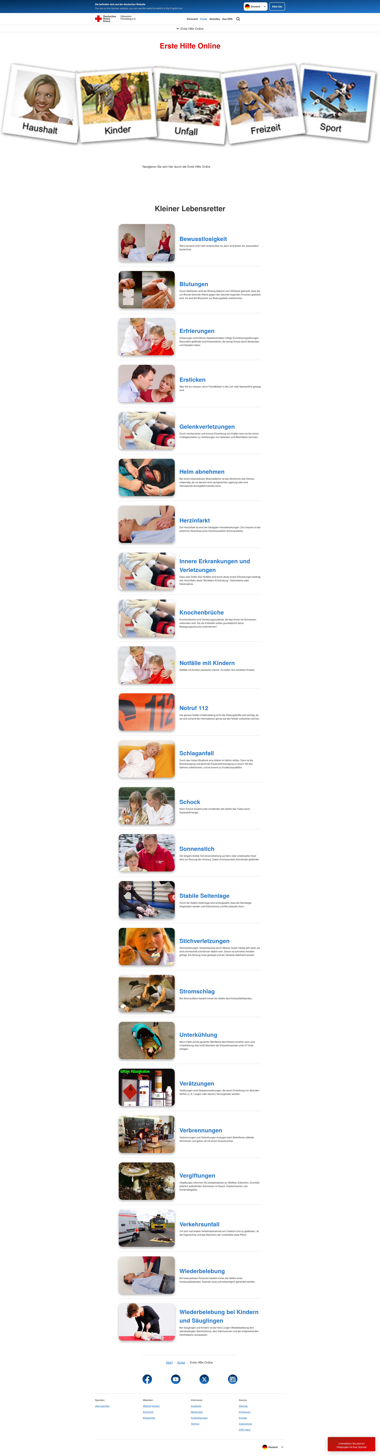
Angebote (196, 1406)
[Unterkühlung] (147, 1040)
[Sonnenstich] (147, 852)
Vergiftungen (197, 1175)
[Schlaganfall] (147, 759)
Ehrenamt (192, 19)
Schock (189, 801)
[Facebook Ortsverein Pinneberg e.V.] (147, 1379)
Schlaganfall (196, 753)
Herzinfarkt (194, 520)
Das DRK (227, 19)
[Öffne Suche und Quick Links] (238, 19)
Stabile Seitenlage (204, 895)
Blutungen (193, 284)
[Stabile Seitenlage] (147, 899)
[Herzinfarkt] (147, 524)
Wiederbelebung (202, 1271)
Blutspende (149, 1418)
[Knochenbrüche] (147, 618)
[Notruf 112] (147, 712)
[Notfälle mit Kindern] (147, 665)
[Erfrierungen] (147, 336)
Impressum (244, 1412)
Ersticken (192, 379)
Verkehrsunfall (199, 1224)
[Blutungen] (147, 289)
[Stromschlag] (147, 993)
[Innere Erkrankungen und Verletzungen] (147, 571)
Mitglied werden (151, 1406)
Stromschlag (197, 991)
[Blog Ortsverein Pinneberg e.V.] (233, 1379)
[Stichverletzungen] (147, 946)
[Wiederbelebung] (147, 1275)
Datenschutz (245, 1423)
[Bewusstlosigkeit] (147, 242)
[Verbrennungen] (147, 1134)
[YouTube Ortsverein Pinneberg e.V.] (175, 1379)
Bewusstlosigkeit (203, 238)
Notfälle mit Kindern (207, 663)
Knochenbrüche (201, 612)
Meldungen (197, 1412)
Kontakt (243, 1418)
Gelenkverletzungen (207, 426)
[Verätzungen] (147, 1087)
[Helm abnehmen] (147, 477)
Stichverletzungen (204, 940)
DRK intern (245, 1429)
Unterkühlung (198, 1034)
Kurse (203, 19)
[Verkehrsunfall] (147, 1228)
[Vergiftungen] (147, 1181)
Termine (195, 1423)
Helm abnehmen (202, 471)
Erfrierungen (196, 330)
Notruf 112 (193, 708)
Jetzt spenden (102, 1406)
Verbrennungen (200, 1130)
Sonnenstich (196, 848)
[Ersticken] (147, 383)
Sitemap (243, 1406)
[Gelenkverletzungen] (147, 430)
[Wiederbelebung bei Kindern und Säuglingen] (147, 1322)
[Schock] (147, 805)
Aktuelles (214, 19)
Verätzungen (196, 1083)
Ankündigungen (199, 1418)
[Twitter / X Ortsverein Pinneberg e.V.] (204, 1379)
